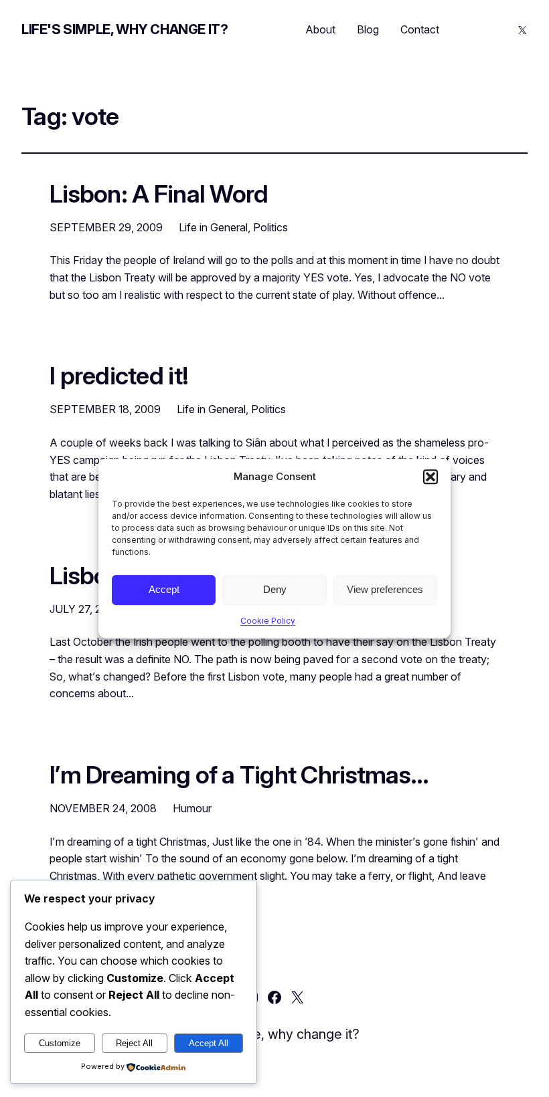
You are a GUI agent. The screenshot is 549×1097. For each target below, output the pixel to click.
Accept (164, 589)
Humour (192, 808)
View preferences (385, 589)
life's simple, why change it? (124, 29)
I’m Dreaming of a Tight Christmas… (239, 775)
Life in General (213, 227)
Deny (275, 589)
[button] (430, 476)
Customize (59, 1043)
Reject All (134, 1043)
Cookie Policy (267, 621)
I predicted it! (119, 376)
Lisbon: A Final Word (159, 194)
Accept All (208, 1043)
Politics (270, 227)
